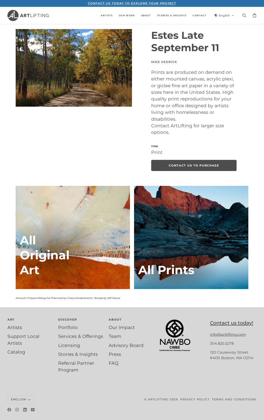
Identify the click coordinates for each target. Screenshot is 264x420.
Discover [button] (67, 319)
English (18, 399)
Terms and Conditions (234, 399)
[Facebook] (9, 410)
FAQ (113, 363)
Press (115, 354)
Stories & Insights (78, 354)
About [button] (115, 319)
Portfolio (68, 327)
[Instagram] (17, 410)
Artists (14, 327)
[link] (194, 165)
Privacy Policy (195, 399)
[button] (107, 15)
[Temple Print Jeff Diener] (191, 237)
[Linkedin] (25, 410)
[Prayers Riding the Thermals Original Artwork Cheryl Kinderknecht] (73, 237)
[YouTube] (33, 410)
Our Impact (122, 327)
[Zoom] (74, 68)
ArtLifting (158, 399)
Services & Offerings (80, 336)
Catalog (16, 352)
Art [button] (11, 319)
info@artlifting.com (228, 334)
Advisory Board (126, 345)
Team (115, 336)
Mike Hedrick (164, 62)
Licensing (69, 345)
